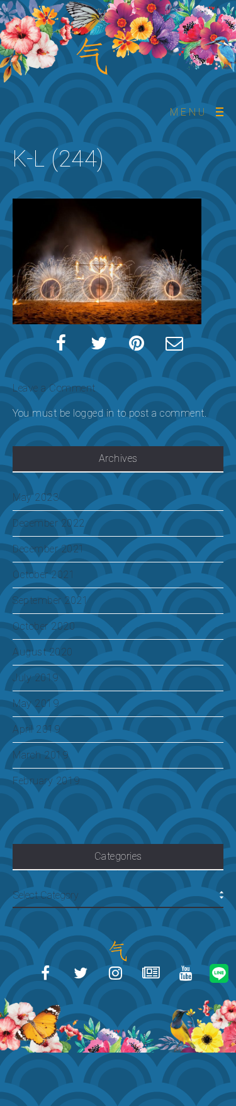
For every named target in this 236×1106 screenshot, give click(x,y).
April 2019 (36, 729)
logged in (94, 413)
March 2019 (40, 755)
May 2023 (36, 497)
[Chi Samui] (118, 1003)
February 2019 (46, 781)
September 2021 (50, 600)
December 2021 (49, 549)
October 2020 (44, 626)
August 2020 (43, 652)
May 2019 (36, 703)
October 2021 (44, 575)
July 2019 (36, 678)
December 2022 (49, 523)
